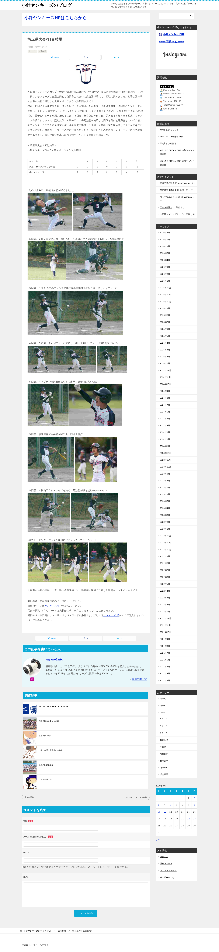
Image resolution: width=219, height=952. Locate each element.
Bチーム (163, 712)
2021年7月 (165, 653)
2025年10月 (165, 301)
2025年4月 (165, 343)
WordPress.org (167, 877)
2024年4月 (165, 425)
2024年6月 (165, 412)
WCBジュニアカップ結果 (136, 797)
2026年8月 (165, 232)
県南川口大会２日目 (169, 130)
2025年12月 (165, 287)
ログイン (164, 856)
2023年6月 (165, 494)
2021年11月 (165, 625)
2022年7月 (165, 570)
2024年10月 (165, 384)
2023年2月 (165, 522)
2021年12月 (165, 618)
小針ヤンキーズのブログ (47, 5)
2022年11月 (165, 542)
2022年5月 (165, 584)
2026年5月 (165, 253)
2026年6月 (165, 246)
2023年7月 (165, 487)
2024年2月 (165, 439)
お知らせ (164, 740)
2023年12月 (165, 453)
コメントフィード (168, 870)
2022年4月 (165, 591)
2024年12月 (165, 370)
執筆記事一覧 (139, 679)
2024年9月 (165, 391)
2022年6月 (165, 577)
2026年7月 (165, 239)
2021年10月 (165, 632)
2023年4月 (165, 508)
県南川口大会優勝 (46, 765)
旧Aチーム (165, 767)
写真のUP (164, 754)
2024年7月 (165, 405)
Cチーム (164, 726)
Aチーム (32, 51)
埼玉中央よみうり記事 (170, 197)
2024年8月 (165, 398)
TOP (37, 931)
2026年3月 (165, 267)
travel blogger (184, 183)
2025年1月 (165, 363)
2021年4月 (165, 673)
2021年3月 (165, 680)
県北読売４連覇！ (168, 190)
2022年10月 (165, 549)
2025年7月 (165, 322)
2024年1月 (165, 446)
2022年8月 (165, 563)
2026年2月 (165, 274)
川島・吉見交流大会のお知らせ (52, 750)
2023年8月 (165, 480)
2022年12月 (165, 535)
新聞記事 (164, 760)
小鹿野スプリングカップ (171, 214)
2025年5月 (165, 336)
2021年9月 (165, 639)
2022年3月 (165, 597)
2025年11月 (165, 294)
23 (194, 818)
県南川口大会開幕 (168, 143)
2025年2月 (165, 356)
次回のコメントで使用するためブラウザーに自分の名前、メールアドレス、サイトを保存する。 (76, 867)
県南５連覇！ (166, 207)
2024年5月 (165, 418)
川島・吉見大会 (45, 779)
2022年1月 (165, 611)
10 (158, 812)
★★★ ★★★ (171, 41)
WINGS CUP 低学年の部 (171, 136)
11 (165, 812)
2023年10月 (165, 467)
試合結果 (42, 51)
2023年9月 (165, 474)
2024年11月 (165, 377)
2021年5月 (165, 666)
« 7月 (158, 840)
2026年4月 (165, 260)
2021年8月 (165, 646)
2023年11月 (165, 460)
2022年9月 (165, 556)
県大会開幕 (29, 797)
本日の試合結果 (167, 183)
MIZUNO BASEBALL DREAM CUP (53, 706)
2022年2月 (165, 604)
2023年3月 (165, 515)
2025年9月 (165, 308)
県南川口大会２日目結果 (49, 721)
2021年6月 (165, 660)
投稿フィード (166, 863)
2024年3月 (165, 432)
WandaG (188, 197)
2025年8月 (165, 315)
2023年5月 (165, 501)
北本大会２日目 (45, 736)
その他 (163, 747)
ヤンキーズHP (52, 606)
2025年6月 (165, 329)
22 (188, 818)
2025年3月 (165, 349)
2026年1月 (165, 281)
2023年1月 (165, 529)
